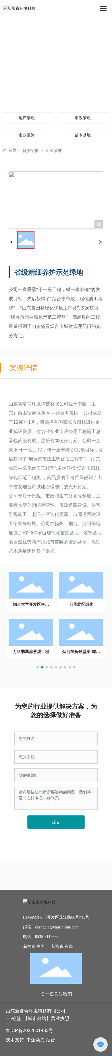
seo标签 (13, 1018)
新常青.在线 (62, 946)
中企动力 (35, 1039)
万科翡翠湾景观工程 (31, 651)
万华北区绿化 (81, 604)
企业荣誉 (54, 150)
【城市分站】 (37, 1018)
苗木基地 (83, 135)
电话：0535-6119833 (41, 937)
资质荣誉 (30, 150)
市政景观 (83, 118)
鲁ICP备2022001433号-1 (31, 1030)
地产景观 (27, 118)
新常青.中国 (34, 946)
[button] (37, 667)
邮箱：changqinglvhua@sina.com (51, 927)
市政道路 (27, 135)
